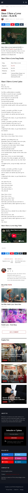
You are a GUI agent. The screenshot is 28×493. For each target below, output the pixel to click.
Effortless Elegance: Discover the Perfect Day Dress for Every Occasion (13, 356)
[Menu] (2, 2)
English (3, 10)
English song (12, 49)
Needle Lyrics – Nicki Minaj (9, 325)
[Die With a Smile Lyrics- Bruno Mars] (14, 295)
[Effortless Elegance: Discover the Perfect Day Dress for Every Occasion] (14, 352)
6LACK (13, 66)
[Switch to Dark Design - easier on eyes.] (24, 2)
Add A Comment (14, 332)
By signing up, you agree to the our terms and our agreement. (14, 442)
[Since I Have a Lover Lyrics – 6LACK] (14, 36)
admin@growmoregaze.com (12, 474)
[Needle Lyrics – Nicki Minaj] (14, 316)
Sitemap (21, 489)
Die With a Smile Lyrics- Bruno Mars (11, 304)
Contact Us (16, 489)
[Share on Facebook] (3, 24)
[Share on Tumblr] (22, 24)
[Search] (26, 2)
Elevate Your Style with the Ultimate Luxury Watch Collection (14, 398)
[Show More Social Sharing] (25, 24)
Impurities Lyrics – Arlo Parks (7, 261)
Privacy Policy (13, 442)
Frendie (7, 19)
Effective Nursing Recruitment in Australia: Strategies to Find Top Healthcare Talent (13, 377)
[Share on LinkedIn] (17, 24)
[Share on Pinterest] (12, 24)
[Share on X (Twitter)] (8, 24)
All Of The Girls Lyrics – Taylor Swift (20, 261)
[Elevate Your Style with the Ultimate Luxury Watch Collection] (14, 394)
